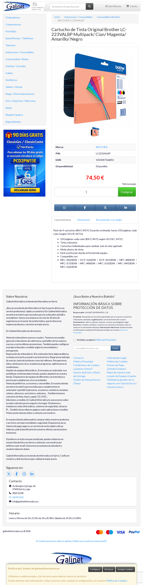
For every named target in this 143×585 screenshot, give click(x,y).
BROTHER (101, 147)
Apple (8, 107)
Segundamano (13, 121)
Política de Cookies (116, 580)
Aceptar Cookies (125, 569)
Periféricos (11, 79)
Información (83, 219)
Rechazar (109, 569)
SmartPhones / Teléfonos (19, 38)
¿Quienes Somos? (83, 368)
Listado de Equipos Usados (121, 376)
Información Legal (116, 357)
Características (62, 219)
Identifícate (114, 6)
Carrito (133, 6)
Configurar (95, 569)
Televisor (10, 45)
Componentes (13, 24)
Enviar (115, 348)
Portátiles (10, 31)
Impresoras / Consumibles (19, 52)
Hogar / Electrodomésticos (20, 93)
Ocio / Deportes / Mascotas (20, 100)
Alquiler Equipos (14, 114)
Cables (9, 73)
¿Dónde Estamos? (116, 368)
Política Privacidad (83, 361)
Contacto (78, 357)
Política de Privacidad (105, 340)
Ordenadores (12, 17)
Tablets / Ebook (13, 86)
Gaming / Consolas (15, 66)
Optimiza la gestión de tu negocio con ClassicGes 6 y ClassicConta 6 (122, 383)
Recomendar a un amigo (109, 219)
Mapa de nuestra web (118, 372)
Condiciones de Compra (86, 365)
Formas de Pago (115, 365)
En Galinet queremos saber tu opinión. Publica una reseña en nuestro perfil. (71, 541)
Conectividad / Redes (17, 59)
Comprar (127, 192)
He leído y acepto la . (96, 340)
